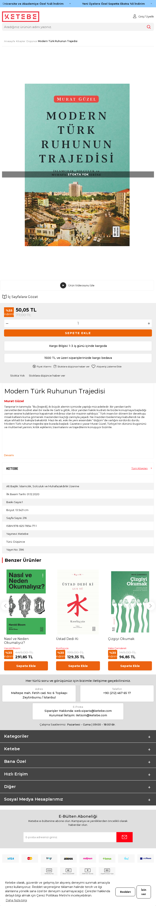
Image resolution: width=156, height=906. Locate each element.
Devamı (9, 455)
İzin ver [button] (143, 892)
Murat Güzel (14, 401)
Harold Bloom (12, 648)
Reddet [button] (125, 891)
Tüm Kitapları (139, 468)
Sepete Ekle (78, 333)
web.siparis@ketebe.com (93, 711)
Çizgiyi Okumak (121, 639)
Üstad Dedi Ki (67, 639)
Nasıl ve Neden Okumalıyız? (16, 641)
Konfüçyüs (62, 648)
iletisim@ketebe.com (91, 715)
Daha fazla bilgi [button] (16, 900)
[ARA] (149, 27)
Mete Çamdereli (117, 648)
